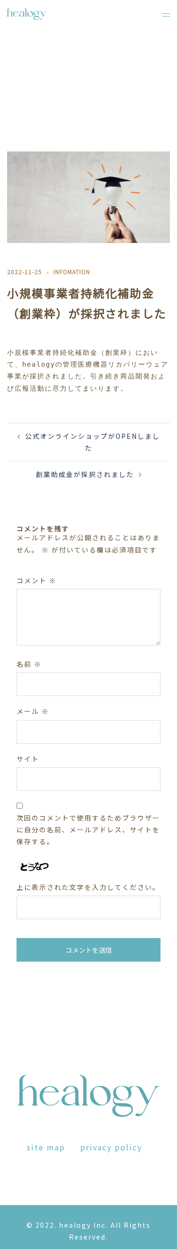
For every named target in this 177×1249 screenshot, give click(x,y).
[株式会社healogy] (27, 12)
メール (33, 711)
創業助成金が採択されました (85, 474)
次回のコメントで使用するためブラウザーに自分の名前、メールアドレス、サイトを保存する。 (88, 829)
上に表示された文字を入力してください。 (88, 887)
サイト (28, 758)
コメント (37, 580)
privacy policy (111, 1147)
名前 (29, 664)
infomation (71, 272)
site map (46, 1147)
